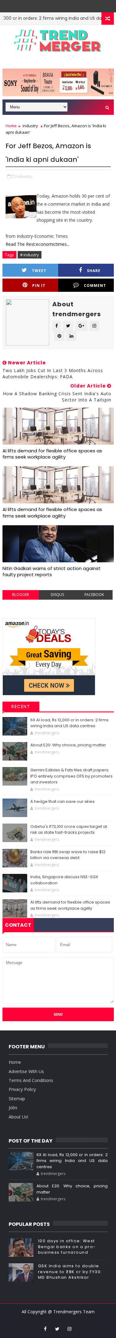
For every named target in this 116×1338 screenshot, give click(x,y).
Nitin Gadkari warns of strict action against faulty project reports (51, 571)
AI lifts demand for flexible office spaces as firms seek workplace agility (52, 453)
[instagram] (69, 1328)
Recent (20, 706)
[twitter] (57, 1328)
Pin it (38, 285)
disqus (57, 594)
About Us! (18, 1117)
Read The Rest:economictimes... (38, 244)
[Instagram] (53, 5)
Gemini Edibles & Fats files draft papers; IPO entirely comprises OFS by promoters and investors (71, 776)
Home (11, 125)
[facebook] (45, 1328)
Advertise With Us (26, 1071)
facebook (94, 594)
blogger (20, 594)
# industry (29, 255)
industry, (24, 176)
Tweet (39, 270)
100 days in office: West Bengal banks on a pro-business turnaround (67, 1246)
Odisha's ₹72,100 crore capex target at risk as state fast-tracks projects (68, 830)
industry (30, 125)
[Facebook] (62, 5)
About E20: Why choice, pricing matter (68, 745)
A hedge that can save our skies (62, 801)
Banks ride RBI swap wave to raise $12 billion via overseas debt (67, 855)
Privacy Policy (22, 1089)
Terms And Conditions (31, 1080)
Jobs (13, 1107)
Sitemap (17, 1098)
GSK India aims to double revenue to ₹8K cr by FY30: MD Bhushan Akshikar (70, 1271)
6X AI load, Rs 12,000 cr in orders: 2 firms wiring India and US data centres (69, 723)
